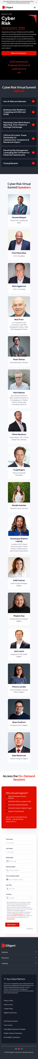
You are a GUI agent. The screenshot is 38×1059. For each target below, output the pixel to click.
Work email (9, 857)
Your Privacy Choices (11, 1021)
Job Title (9, 885)
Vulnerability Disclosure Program (14, 1029)
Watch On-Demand (18, 53)
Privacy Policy (8, 1000)
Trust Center (8, 1025)
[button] (35, 7)
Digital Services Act (10, 1013)
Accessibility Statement (12, 1037)
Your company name (12, 876)
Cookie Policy (8, 1009)
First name (9, 839)
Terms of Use (8, 1005)
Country (8, 894)
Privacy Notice (11, 918)
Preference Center (18, 914)
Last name (9, 848)
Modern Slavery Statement (13, 1033)
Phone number (10, 866)
